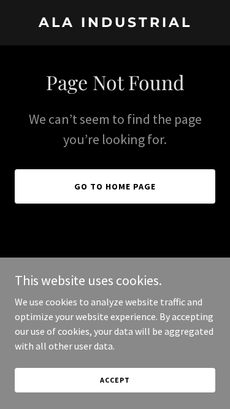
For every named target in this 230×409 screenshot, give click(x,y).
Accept (114, 379)
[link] (115, 23)
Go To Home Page (115, 186)
